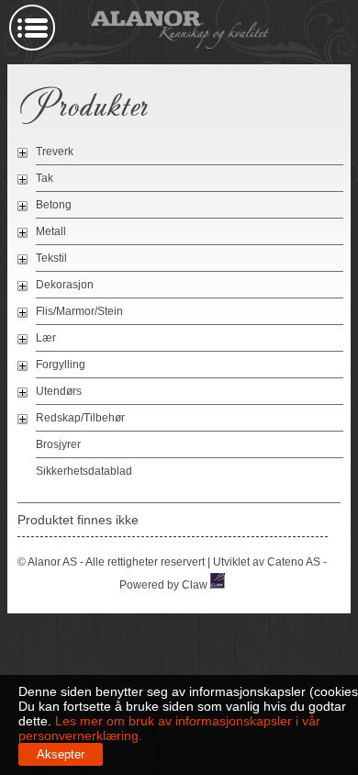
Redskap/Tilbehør (80, 417)
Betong (54, 204)
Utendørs (59, 391)
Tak (44, 178)
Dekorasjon (65, 284)
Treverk (54, 151)
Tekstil (51, 258)
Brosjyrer (58, 444)
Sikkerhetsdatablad (84, 471)
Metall (51, 231)
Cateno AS (293, 562)
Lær (46, 337)
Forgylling (60, 364)
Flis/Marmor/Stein (79, 311)
